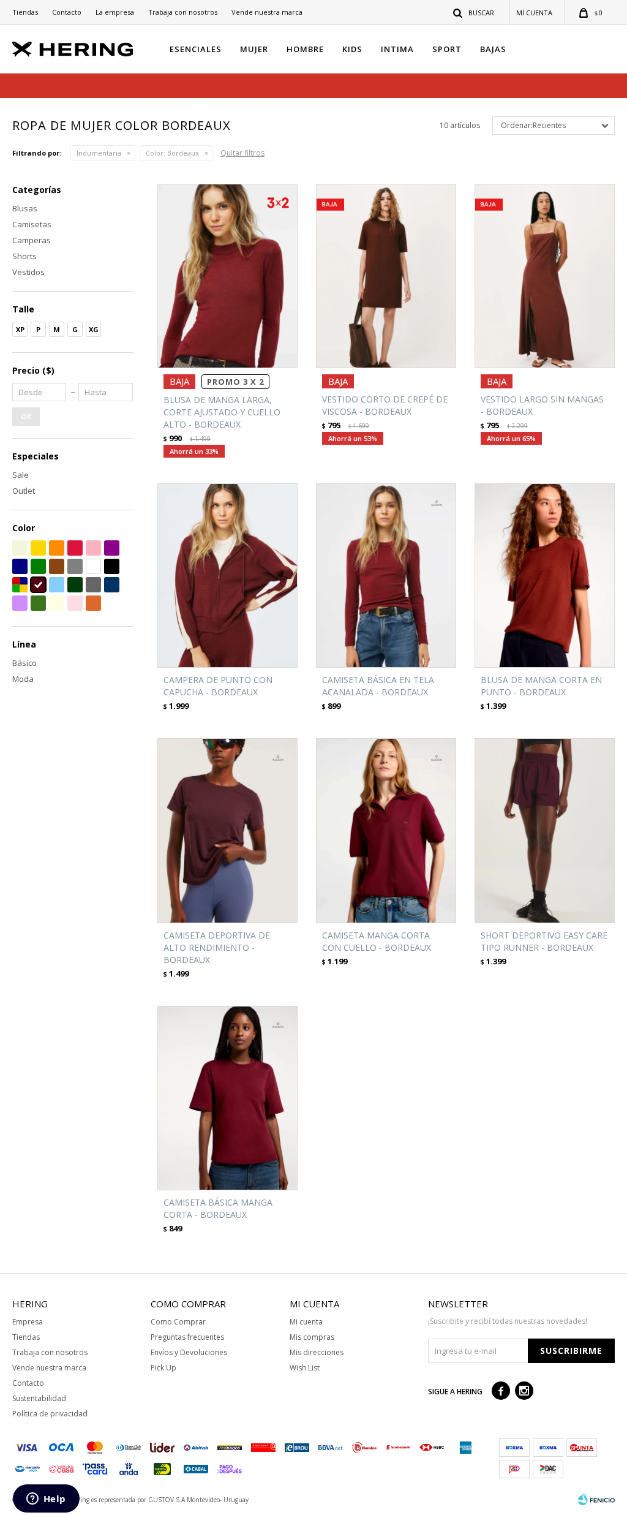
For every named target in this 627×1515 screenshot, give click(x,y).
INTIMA (397, 49)
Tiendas (25, 12)
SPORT (447, 49)
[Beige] (20, 548)
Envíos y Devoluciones (189, 1352)
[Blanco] (93, 566)
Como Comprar (178, 1322)
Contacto (66, 12)
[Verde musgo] (38, 603)
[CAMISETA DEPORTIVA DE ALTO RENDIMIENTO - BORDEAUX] (227, 830)
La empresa (115, 12)
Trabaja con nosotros (182, 12)
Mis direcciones (317, 1352)
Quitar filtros (242, 153)
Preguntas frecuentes (187, 1337)
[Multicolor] (20, 584)
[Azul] (20, 566)
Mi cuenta (306, 1322)
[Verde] (38, 566)
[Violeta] (111, 548)
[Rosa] (93, 548)
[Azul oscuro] (111, 584)
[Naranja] (56, 548)
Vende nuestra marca (266, 12)
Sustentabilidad (39, 1398)
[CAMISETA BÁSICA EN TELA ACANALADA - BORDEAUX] (386, 575)
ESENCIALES (196, 49)
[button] (474, 12)
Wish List (305, 1367)
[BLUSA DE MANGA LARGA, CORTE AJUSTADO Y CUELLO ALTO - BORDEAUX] (227, 276)
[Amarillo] (38, 548)
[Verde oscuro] (75, 584)
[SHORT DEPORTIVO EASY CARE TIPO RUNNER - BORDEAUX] (545, 830)
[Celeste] (56, 584)
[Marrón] (56, 566)
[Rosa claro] (75, 603)
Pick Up (163, 1367)
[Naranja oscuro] (93, 603)
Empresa (27, 1322)
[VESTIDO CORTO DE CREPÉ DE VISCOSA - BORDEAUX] (386, 276)
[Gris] (75, 566)
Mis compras (312, 1337)
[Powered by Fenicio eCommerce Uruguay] (596, 1499)
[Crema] (56, 603)
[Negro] (111, 566)
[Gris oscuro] (93, 584)
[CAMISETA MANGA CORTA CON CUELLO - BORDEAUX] (386, 830)
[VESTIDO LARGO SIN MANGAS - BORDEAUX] (545, 276)
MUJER (254, 49)
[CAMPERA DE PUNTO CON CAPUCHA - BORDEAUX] (227, 575)
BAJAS (493, 49)
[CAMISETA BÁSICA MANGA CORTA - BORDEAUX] (227, 1098)
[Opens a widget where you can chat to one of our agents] (46, 1499)
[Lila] (20, 603)
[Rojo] (75, 548)
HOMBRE (305, 49)
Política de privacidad (50, 1413)
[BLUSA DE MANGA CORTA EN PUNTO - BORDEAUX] (545, 575)
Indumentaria (99, 152)
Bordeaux (172, 152)
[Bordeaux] (38, 584)
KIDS (352, 49)
